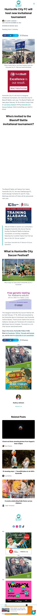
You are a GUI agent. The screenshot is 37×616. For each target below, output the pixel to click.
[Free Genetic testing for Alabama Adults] (18, 298)
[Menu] (34, 3)
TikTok (17, 333)
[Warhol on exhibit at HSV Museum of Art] (18, 591)
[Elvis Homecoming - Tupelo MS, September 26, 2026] (18, 378)
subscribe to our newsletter (24, 335)
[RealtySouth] (18, 81)
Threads (23, 333)
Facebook (11, 333)
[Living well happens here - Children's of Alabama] (18, 543)
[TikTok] (23, 526)
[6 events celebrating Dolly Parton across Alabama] (18, 489)
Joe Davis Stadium (10, 105)
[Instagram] (17, 526)
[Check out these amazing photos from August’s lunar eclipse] (18, 429)
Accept (14, 612)
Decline (23, 612)
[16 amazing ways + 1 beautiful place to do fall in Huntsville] (18, 459)
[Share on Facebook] (5, 35)
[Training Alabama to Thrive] (18, 212)
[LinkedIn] (20, 526)
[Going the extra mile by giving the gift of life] (18, 356)
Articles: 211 (18, 406)
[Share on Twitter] (16, 35)
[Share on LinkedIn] (10, 35)
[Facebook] (14, 526)
